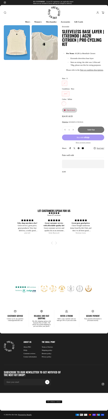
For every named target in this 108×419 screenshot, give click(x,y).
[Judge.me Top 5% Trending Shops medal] (79, 288)
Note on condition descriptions (91, 70)
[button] (52, 243)
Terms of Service (47, 347)
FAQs (25, 350)
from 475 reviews (54, 215)
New (65, 94)
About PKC (27, 347)
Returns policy (46, 353)
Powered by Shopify (25, 415)
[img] (54, 213)
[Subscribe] (47, 382)
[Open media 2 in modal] (45, 42)
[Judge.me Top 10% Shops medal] (88, 288)
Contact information (30, 357)
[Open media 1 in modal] (17, 42)
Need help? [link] (100, 148)
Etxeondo (65, 27)
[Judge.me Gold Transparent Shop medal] (53, 288)
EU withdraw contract (54, 401)
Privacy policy (46, 357)
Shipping (65, 122)
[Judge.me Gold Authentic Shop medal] (44, 288)
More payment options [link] (83, 142)
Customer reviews (29, 353)
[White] (64, 103)
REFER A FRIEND (66, 315)
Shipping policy (47, 350)
